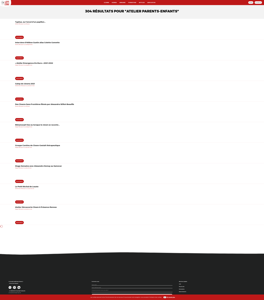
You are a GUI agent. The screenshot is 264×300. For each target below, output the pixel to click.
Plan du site (181, 286)
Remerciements (182, 291)
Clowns (106, 2)
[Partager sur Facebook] (261, 288)
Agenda (114, 2)
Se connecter (258, 2)
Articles (142, 2)
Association (151, 2)
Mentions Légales (183, 281)
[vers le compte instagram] (15, 287)
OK (165, 297)
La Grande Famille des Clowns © (15, 292)
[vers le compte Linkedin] (19, 287)
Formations (132, 2)
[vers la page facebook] (11, 287)
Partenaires (181, 289)
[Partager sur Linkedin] (261, 293)
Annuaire (122, 2)
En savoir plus (171, 297)
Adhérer (251, 2)
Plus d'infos (19, 37)
